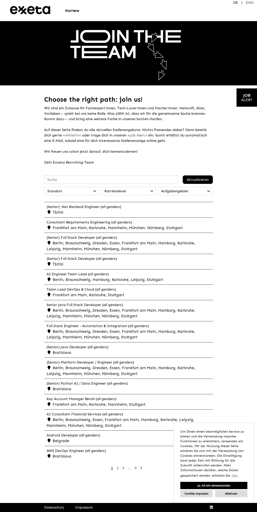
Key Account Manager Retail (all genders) (81, 399)
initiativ (72, 135)
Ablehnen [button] (231, 493)
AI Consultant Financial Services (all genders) (85, 414)
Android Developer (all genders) (73, 435)
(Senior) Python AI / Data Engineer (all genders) (87, 383)
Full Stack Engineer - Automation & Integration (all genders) (98, 326)
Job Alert (137, 135)
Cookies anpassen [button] (196, 493)
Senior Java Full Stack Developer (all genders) (85, 305)
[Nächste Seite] (141, 468)
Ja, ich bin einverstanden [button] (214, 485)
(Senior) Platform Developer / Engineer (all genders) (90, 362)
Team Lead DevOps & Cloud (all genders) (81, 289)
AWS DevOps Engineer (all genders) (76, 451)
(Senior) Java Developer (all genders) (77, 347)
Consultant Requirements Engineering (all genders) (89, 222)
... (129, 468)
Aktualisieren (198, 179)
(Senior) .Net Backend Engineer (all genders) (84, 207)
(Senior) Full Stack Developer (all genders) (82, 237)
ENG (249, 2)
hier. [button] (235, 475)
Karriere (72, 10)
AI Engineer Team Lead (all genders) (78, 274)
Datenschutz (54, 507)
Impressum (84, 507)
